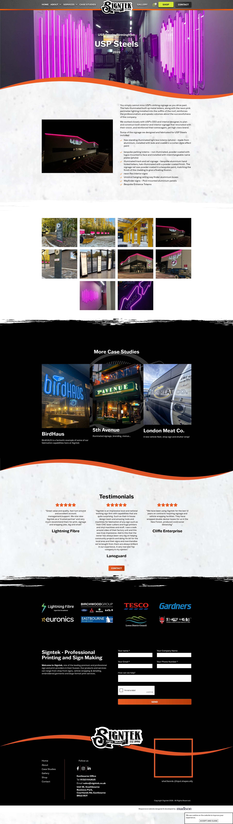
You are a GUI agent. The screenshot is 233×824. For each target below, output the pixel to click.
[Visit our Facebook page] (78, 768)
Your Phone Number (167, 661)
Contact (183, 4)
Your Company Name (167, 650)
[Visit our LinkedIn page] (89, 768)
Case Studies (87, 4)
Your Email (124, 661)
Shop (166, 4)
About (54, 4)
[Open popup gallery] (59, 232)
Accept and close (208, 821)
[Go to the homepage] (116, 7)
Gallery (142, 4)
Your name (124, 650)
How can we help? (126, 672)
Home (45, 4)
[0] (154, 4)
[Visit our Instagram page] (84, 768)
